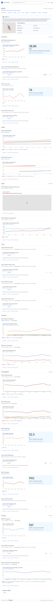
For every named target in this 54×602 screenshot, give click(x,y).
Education (27, 12)
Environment (44, 12)
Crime (23, 12)
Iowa (6, 10)
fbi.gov (6, 270)
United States (10, 10)
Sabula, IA (9, 74)
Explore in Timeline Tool (15, 79)
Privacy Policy (50, 600)
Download (4, 79)
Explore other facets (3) (5, 403)
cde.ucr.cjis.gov (7, 253)
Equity (19, 12)
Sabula (4, 592)
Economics (10, 12)
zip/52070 (51, 8)
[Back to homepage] (2, 2)
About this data (11, 46)
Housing (39, 12)
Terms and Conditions (43, 600)
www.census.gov (19, 32)
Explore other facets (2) (5, 41)
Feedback (48, 2)
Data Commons (7, 2)
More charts (51, 36)
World (19, 10)
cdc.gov (6, 136)
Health (15, 12)
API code (41, 52)
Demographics (33, 12)
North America (15, 10)
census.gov (6, 46)
